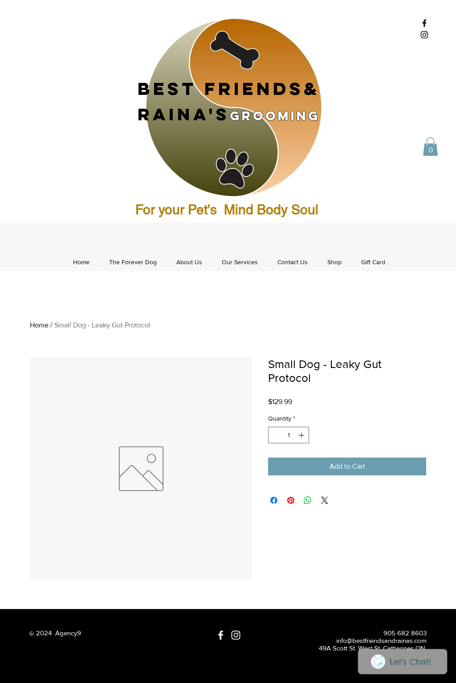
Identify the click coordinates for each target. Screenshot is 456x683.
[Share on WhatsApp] (307, 500)
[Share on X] (324, 500)
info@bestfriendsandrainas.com (381, 640)
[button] (430, 146)
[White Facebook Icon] (221, 635)
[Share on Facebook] (274, 500)
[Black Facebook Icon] (424, 23)
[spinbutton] (289, 435)
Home (39, 325)
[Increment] (302, 435)
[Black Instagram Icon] (424, 35)
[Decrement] (275, 435)
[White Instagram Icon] (236, 635)
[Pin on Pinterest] (290, 500)
